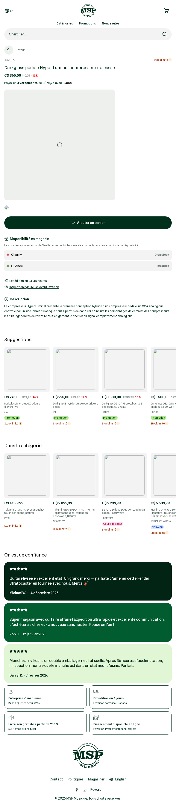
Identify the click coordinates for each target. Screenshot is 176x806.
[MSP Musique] (88, 755)
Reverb (95, 790)
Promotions (87, 23)
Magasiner (96, 779)
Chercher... (17, 34)
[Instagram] (84, 790)
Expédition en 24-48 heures (28, 281)
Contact (56, 779)
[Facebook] (77, 790)
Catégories (64, 23)
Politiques (75, 779)
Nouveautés (111, 23)
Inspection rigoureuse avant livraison (34, 287)
